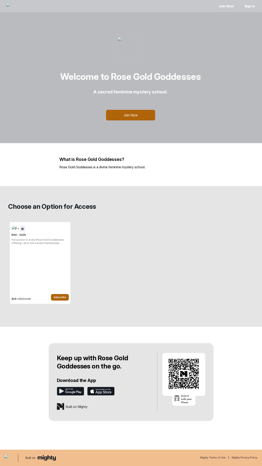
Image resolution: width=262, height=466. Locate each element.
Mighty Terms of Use (213, 457)
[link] (40, 263)
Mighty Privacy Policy (244, 457)
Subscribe (60, 297)
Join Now (226, 6)
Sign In (249, 6)
